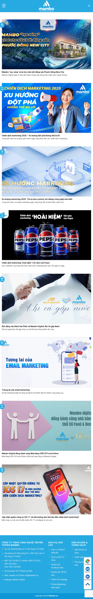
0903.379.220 (34, 560)
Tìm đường (88, 564)
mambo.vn (13, 575)
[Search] (89, 6)
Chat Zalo (87, 572)
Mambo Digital (18, 579)
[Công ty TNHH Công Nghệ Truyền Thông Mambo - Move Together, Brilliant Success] (46, 6)
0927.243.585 (10, 564)
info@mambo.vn (31, 575)
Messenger (87, 579)
